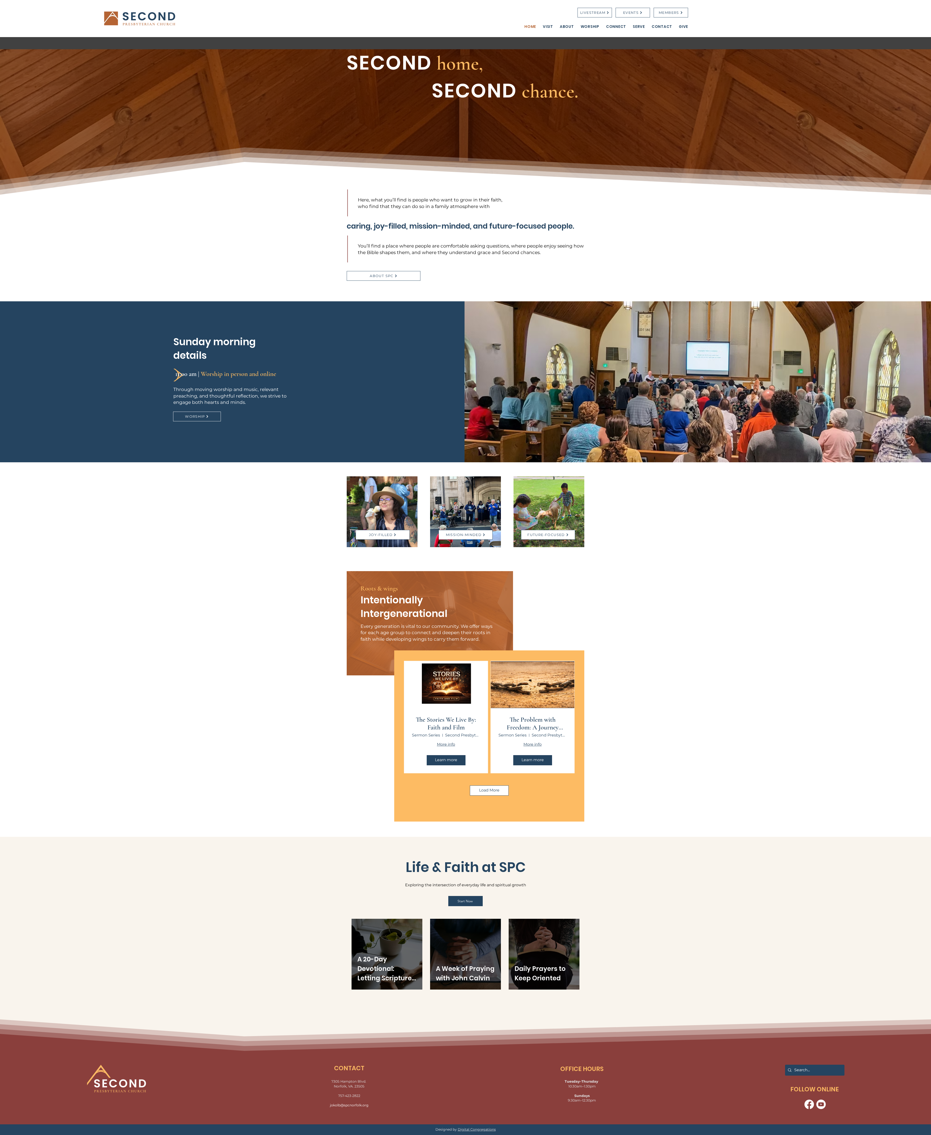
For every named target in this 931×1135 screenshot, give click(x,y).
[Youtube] (821, 1104)
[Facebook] (809, 1104)
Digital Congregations (477, 1129)
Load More (489, 790)
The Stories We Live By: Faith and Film (446, 723)
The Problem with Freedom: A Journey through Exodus (533, 724)
